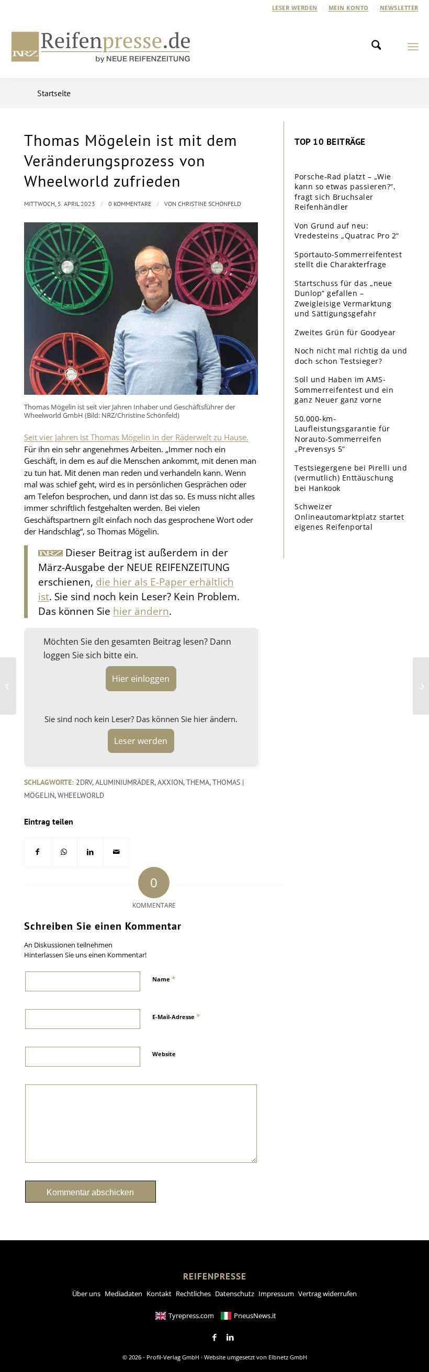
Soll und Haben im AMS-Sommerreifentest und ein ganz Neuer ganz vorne (344, 389)
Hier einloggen (141, 678)
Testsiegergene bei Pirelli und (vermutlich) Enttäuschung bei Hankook (351, 478)
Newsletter (399, 8)
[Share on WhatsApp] (64, 852)
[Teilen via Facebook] (38, 852)
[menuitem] (295, 7)
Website (164, 1054)
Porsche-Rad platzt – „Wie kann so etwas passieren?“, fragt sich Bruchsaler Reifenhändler (345, 192)
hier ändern (141, 611)
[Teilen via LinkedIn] (90, 852)
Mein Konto (349, 8)
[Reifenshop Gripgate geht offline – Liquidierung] (421, 686)
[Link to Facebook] (214, 1337)
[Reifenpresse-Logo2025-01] (101, 46)
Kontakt (159, 1293)
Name (163, 979)
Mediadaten (123, 1293)
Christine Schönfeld (209, 204)
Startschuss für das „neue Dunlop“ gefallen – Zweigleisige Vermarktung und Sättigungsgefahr (343, 298)
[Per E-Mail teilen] (116, 852)
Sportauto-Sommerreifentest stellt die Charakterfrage (348, 259)
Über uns (86, 1293)
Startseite (54, 93)
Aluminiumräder (124, 782)
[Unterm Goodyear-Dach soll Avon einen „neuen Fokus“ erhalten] (8, 686)
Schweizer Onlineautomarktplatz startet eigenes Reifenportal (349, 516)
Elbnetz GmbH (287, 1357)
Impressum (276, 1293)
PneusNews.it (255, 1315)
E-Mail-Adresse (176, 1016)
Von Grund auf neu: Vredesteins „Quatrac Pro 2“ (347, 231)
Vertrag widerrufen (327, 1293)
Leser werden (295, 8)
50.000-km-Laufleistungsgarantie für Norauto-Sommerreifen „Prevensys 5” (342, 434)
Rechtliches (193, 1293)
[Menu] (413, 46)
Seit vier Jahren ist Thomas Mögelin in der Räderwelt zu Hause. (136, 437)
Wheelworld (81, 795)
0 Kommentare (129, 204)
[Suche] (379, 46)
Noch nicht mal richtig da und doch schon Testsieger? (351, 356)
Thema (197, 782)
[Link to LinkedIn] (230, 1337)
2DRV (84, 782)
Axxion (170, 782)
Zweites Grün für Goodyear (345, 332)
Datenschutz (234, 1293)
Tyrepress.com (191, 1315)
